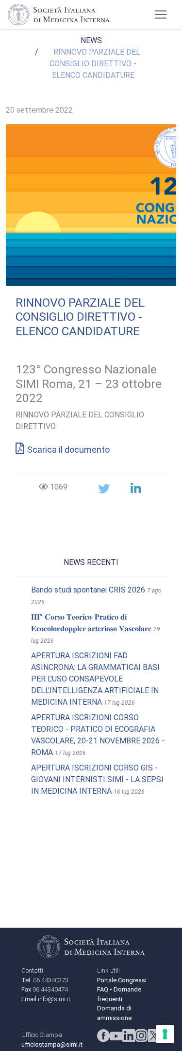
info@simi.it (54, 999)
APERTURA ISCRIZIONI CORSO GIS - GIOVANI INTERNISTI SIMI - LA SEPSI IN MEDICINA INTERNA (97, 779)
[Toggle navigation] (160, 14)
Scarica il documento (68, 449)
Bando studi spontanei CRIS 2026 (88, 589)
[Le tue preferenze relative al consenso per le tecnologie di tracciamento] (165, 1034)
